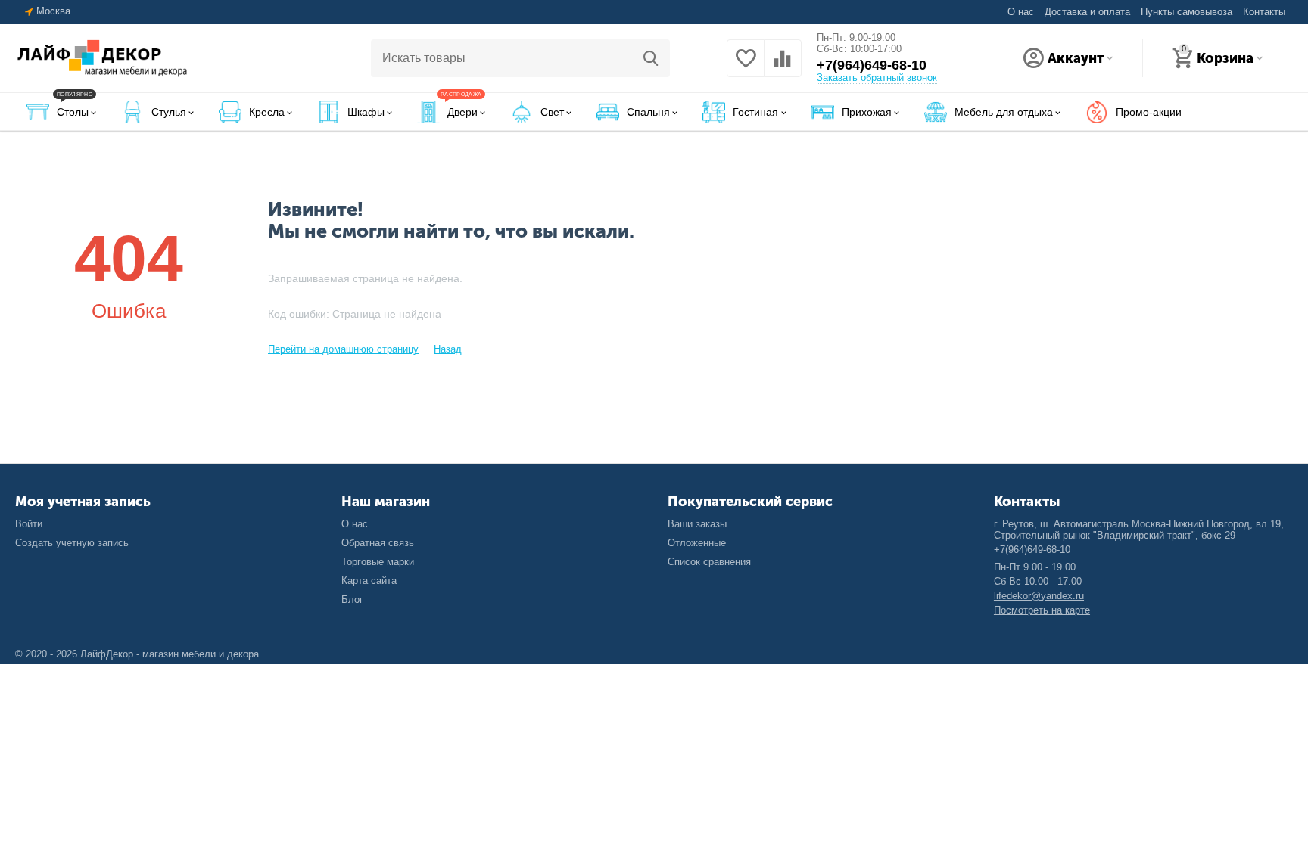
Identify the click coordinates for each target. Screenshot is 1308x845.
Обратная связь (377, 542)
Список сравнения (709, 561)
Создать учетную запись (72, 542)
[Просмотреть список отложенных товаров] (745, 65)
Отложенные (697, 542)
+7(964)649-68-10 (871, 65)
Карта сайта (369, 580)
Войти (28, 524)
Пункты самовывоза (1186, 11)
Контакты (1264, 11)
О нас (1020, 11)
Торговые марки (377, 561)
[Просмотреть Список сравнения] (783, 65)
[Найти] (651, 58)
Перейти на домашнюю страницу (343, 349)
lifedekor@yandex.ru (1039, 595)
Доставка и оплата (1087, 11)
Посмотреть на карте (1042, 610)
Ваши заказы (697, 524)
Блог (352, 599)
